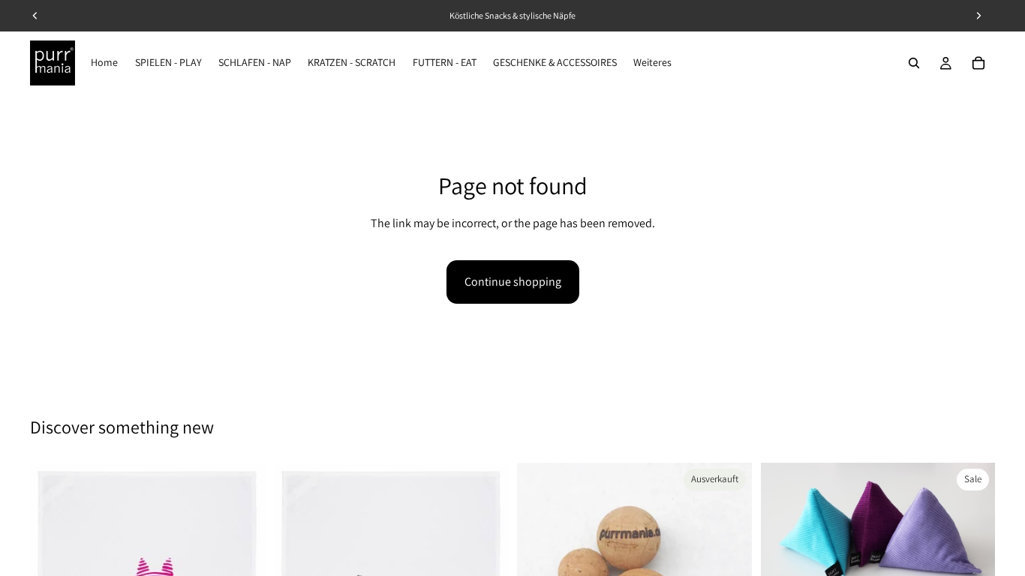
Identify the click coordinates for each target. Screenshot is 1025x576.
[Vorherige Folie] (783, 541)
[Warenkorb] (978, 63)
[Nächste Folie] (972, 541)
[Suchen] (913, 63)
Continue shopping (512, 282)
